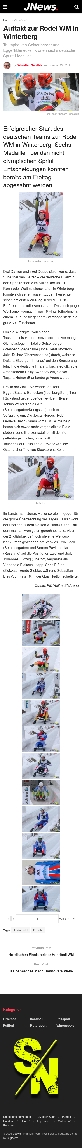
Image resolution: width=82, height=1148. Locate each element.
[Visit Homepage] (41, 7)
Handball (36, 1019)
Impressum (44, 1121)
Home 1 (26, 1121)
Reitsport (63, 1019)
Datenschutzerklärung (17, 1116)
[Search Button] (76, 6)
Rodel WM (21, 930)
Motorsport (38, 1025)
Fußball (9, 1025)
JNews (17, 1133)
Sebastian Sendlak (29, 65)
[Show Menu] (5, 6)
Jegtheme (13, 1138)
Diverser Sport (46, 1116)
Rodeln (38, 930)
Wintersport (21, 20)
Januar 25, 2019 (60, 65)
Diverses (9, 1019)
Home (6, 20)
